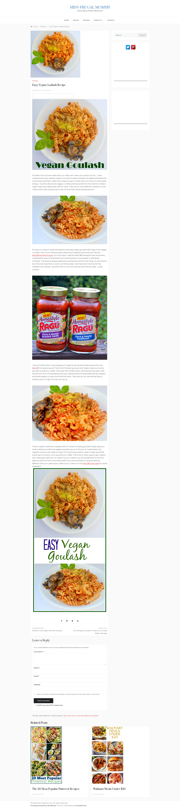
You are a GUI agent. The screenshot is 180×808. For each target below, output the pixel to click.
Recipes (86, 20)
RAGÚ (34, 368)
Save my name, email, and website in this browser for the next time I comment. (68, 694)
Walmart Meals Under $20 (109, 789)
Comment (38, 652)
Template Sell (80, 806)
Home (66, 20)
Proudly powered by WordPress (43, 806)
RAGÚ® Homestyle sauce (42, 255)
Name (37, 668)
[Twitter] (128, 47)
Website (37, 685)
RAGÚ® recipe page (91, 464)
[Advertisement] (130, 68)
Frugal (76, 20)
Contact (110, 20)
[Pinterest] (133, 47)
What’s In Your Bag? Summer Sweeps (47, 631)
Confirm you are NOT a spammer (49, 705)
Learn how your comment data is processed (80, 716)
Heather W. (48, 90)
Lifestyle (97, 20)
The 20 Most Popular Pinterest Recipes (55, 789)
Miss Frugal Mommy (90, 7)
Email (36, 676)
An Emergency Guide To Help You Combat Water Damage (90, 632)
